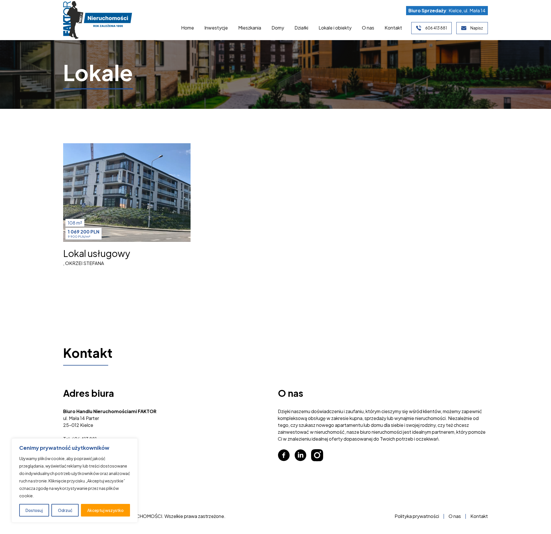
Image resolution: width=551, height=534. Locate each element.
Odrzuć (65, 510)
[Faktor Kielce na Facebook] (284, 455)
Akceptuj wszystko (105, 510)
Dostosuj (34, 510)
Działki (301, 28)
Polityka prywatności (417, 516)
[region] (74, 480)
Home (187, 28)
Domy (277, 28)
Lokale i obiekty (335, 28)
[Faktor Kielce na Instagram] (317, 455)
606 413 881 (436, 27)
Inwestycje (216, 28)
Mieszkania (249, 28)
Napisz (476, 27)
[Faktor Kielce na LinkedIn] (300, 455)
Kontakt (393, 28)
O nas (368, 28)
